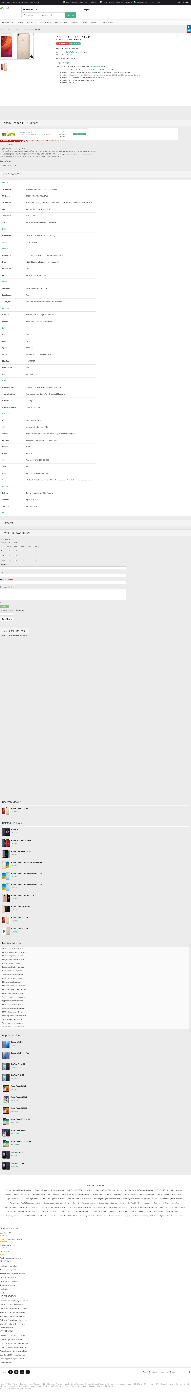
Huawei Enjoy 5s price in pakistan (84, 1203)
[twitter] (16, 1372)
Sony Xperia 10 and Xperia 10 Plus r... (13, 1336)
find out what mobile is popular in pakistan (23, 1211)
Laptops (23, 1384)
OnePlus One (101, 1216)
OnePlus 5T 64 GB (17, 1075)
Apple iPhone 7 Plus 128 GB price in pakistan (25, 1203)
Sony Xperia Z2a (67, 1211)
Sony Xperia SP (5, 1233)
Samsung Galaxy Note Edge (118, 1216)
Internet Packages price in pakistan (12, 1274)
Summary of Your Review (7, 587)
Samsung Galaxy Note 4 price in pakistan (49, 1190)
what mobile (180, 1216)
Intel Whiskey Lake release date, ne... (13, 1316)
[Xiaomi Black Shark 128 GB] (6, 854)
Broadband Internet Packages (95, 1384)
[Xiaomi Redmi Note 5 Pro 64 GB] (6, 898)
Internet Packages (34, 1384)
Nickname (3, 565)
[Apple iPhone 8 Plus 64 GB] (6, 1121)
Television (59, 1384)
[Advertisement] (18, 88)
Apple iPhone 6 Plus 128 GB (32, 1216)
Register (186, 2)
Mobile (8, 1384)
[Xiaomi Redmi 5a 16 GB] (6, 931)
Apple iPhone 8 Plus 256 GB (21, 1141)
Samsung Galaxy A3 (173, 1211)
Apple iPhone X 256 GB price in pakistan (76, 1194)
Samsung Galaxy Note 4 (99, 1211)
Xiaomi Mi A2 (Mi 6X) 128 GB (21, 840)
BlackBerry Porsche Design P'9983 (143, 1216)
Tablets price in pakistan (8, 1270)
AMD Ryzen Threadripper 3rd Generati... (14, 1308)
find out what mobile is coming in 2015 (81, 1207)
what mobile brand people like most (172, 1207)
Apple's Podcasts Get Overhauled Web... (14, 1351)
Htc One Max (123, 1211)
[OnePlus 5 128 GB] (6, 1166)
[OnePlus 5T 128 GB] (6, 1066)
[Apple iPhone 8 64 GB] (6, 1088)
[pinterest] (22, 1372)
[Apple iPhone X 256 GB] (6, 1099)
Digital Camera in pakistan (9, 1281)
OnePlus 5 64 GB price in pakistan (52, 1199)
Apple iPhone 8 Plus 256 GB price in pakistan (22, 1199)
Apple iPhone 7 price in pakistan (171, 1199)
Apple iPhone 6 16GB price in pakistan (80, 1190)
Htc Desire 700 (5, 1252)
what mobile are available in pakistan (144, 1207)
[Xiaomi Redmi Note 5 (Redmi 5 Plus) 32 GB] (6, 876)
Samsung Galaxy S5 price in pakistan (19, 1190)
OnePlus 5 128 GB (17, 1163)
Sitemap (100, 1386)
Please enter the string (6, 603)
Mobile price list (5, 1289)
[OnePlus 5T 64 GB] (6, 1077)
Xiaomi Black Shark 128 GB (21, 851)
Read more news (6, 1363)
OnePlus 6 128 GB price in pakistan (166, 1203)
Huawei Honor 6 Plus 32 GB (67, 1216)
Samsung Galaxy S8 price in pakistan (107, 1199)
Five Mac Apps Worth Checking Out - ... (13, 1340)
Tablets (15, 1384)
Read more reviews (7, 1293)
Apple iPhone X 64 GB (18, 1130)
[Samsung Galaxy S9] (6, 1044)
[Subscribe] (189, 1372)
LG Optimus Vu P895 (165, 1216)
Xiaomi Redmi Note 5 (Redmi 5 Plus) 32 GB (26, 874)
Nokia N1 (113, 1211)
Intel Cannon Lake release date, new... (13, 1312)
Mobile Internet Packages (74, 1384)
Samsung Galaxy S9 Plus (20, 1053)
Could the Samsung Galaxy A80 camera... (14, 1301)
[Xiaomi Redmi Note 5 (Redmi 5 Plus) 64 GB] (6, 887)
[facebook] (10, 1372)
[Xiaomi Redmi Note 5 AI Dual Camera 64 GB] (6, 865)
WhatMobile (11, 153)
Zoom (31, 56)
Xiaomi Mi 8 (15, 829)
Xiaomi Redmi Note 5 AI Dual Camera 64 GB (26, 862)
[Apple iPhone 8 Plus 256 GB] (6, 1144)
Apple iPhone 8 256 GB (19, 1108)
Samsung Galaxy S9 (18, 1042)
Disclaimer (109, 1386)
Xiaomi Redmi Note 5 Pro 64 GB (22, 896)
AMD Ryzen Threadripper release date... (14, 1320)
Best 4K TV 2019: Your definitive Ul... (12, 1305)
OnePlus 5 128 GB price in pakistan (79, 1199)
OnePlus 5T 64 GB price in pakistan (17, 1194)
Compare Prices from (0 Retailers (68, 40)
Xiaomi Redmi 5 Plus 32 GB (20, 907)
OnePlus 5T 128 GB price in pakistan (169, 1190)
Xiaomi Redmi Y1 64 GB (19, 808)
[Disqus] (95, 672)
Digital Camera (48, 1384)
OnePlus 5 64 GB (17, 1152)
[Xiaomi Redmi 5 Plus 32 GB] (6, 909)
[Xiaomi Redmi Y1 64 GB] (6, 811)
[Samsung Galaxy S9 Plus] (6, 1055)
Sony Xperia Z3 (50, 1216)
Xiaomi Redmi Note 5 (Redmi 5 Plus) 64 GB (26, 885)
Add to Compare (75, 43)
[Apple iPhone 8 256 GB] (6, 1110)
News (85, 1386)
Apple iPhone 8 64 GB (18, 1086)
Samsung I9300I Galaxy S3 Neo (11, 1239)
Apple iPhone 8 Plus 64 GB (20, 1119)
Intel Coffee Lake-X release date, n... (12, 1324)
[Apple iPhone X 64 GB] (6, 1133)
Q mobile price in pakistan (50, 1211)
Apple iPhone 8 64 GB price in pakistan (46, 1194)
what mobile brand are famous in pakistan (113, 1207)
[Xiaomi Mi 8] (6, 832)
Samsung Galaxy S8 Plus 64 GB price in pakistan (140, 1199)
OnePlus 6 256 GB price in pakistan (53, 1207)
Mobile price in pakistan (8, 1266)
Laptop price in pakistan (8, 1277)
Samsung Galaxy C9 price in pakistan (112, 1203)
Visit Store (79, 134)
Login (178, 2)
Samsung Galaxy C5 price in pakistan (57, 1203)
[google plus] (27, 1372)
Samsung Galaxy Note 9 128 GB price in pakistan (21, 1207)
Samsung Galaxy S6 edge (154, 1211)
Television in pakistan (7, 1285)
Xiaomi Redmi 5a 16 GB (19, 929)
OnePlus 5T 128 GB (18, 1064)
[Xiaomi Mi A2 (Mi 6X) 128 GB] (6, 843)
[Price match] (5, 8)
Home (2, 1384)
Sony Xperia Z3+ (82, 1211)
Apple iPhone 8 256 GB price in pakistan (107, 1194)
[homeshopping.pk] (8, 134)
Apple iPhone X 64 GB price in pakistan (170, 1194)
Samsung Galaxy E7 (87, 1216)
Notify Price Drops (62, 43)
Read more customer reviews (10, 1258)
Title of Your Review (6, 580)
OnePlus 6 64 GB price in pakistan (139, 1203)
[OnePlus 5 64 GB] (6, 1155)
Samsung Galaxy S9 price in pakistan (109, 1190)
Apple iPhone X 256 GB (19, 1097)
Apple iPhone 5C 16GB (7, 1245)
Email (1, 572)
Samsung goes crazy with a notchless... (14, 1359)
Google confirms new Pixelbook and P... (13, 1347)
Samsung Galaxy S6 (13, 1216)
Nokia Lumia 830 (137, 1211)
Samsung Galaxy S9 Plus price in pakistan (139, 1190)
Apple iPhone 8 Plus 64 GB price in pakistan (138, 1194)
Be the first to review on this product (67, 48)
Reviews (92, 1386)
